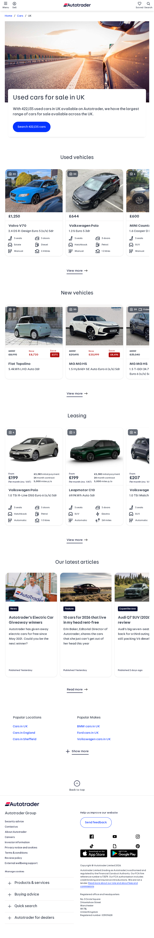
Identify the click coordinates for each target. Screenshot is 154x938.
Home (8, 15)
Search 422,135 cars (32, 127)
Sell (14, 7)
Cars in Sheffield (24, 739)
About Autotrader (16, 832)
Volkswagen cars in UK (94, 739)
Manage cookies (14, 871)
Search (148, 7)
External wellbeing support (21, 863)
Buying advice (26, 895)
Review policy (13, 858)
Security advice (14, 821)
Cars (20, 15)
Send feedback (96, 822)
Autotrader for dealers (34, 918)
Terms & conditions (16, 853)
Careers (10, 837)
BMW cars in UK (88, 726)
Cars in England (24, 733)
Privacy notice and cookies (21, 847)
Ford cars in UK (88, 733)
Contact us (11, 827)
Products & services (32, 883)
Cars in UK (20, 726)
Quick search (25, 906)
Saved (139, 7)
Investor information (17, 842)
